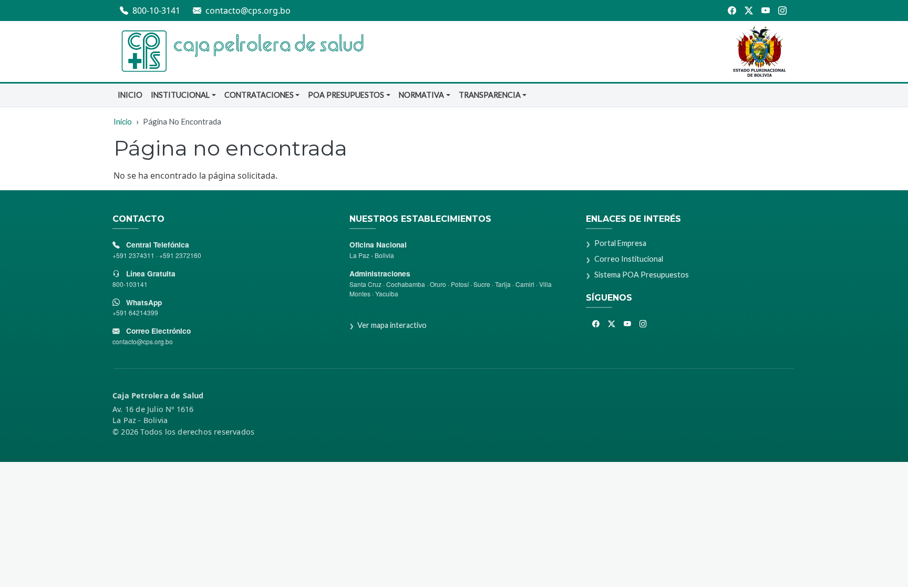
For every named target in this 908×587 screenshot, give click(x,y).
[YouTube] (765, 10)
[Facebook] (732, 10)
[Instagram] (783, 10)
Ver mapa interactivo (392, 325)
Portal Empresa (620, 243)
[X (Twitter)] (749, 10)
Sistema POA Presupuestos (641, 274)
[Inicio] (241, 51)
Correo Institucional (628, 258)
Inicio (130, 94)
